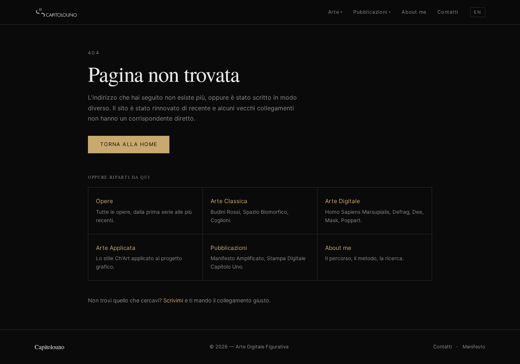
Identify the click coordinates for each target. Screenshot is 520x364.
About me (414, 12)
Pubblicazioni (372, 12)
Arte (335, 12)
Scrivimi (173, 300)
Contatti (447, 12)
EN (477, 12)
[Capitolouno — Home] (57, 12)
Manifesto (474, 347)
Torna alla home (128, 144)
